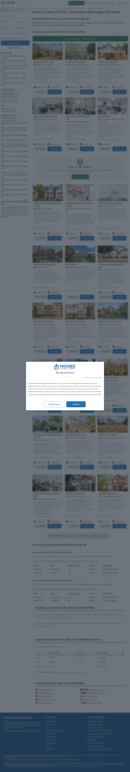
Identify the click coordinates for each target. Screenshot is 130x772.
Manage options (54, 404)
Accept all (75, 404)
